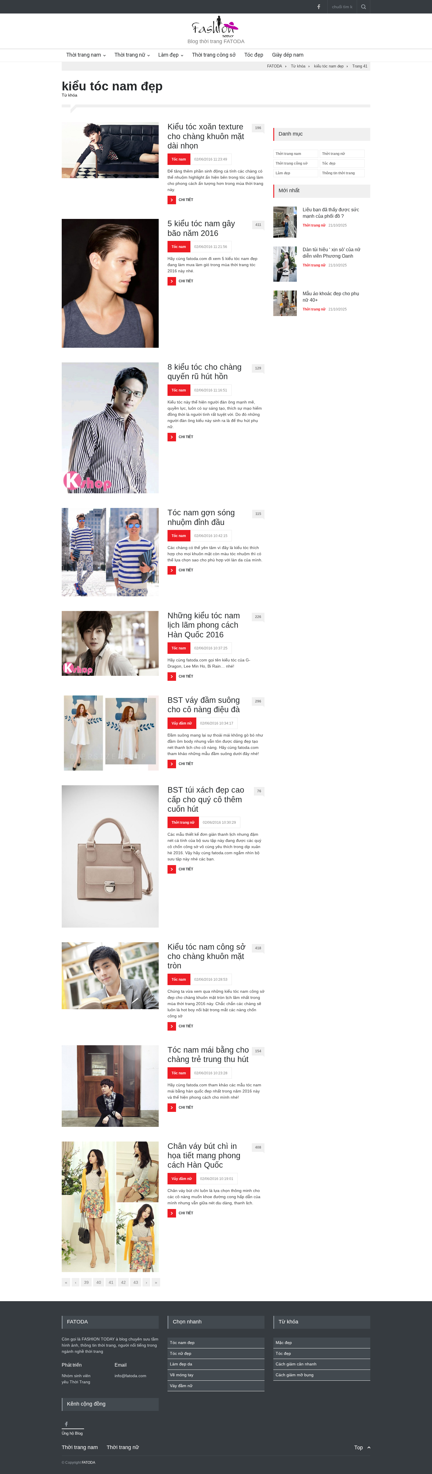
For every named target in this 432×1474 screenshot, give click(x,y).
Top (358, 1447)
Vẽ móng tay (181, 1374)
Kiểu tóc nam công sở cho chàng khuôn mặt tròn (207, 956)
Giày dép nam (288, 55)
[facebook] (318, 6)
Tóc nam (179, 159)
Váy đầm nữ (182, 723)
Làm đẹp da (181, 1364)
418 (258, 948)
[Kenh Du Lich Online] (66, 1424)
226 (258, 617)
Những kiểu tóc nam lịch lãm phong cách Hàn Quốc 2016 (204, 625)
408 (258, 1147)
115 (258, 514)
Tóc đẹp (253, 55)
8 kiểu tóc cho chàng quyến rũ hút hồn (205, 372)
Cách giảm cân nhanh (296, 1364)
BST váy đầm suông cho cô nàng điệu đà (204, 705)
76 (259, 791)
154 (258, 1051)
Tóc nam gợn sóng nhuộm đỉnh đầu (201, 517)
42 (123, 1282)
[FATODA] (216, 36)
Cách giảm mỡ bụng (295, 1374)
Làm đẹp (168, 55)
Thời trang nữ (129, 55)
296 (258, 701)
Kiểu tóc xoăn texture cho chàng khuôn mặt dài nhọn (206, 136)
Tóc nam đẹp (182, 1342)
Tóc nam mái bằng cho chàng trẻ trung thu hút (208, 1055)
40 (98, 1282)
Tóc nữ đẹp (180, 1353)
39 (86, 1282)
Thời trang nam (83, 55)
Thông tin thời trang (338, 173)
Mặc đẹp (284, 1342)
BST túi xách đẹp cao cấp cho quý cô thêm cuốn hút (206, 799)
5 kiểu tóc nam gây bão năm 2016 (201, 228)
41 (111, 1282)
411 (258, 225)
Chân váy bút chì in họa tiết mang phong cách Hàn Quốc (204, 1156)
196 (258, 128)
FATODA (88, 1463)
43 (135, 1282)
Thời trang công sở (213, 55)
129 (258, 368)
